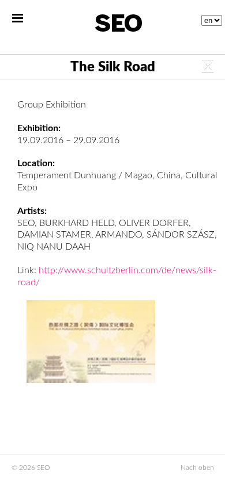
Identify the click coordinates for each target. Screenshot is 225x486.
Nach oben (197, 467)
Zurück (207, 66)
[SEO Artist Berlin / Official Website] (118, 23)
